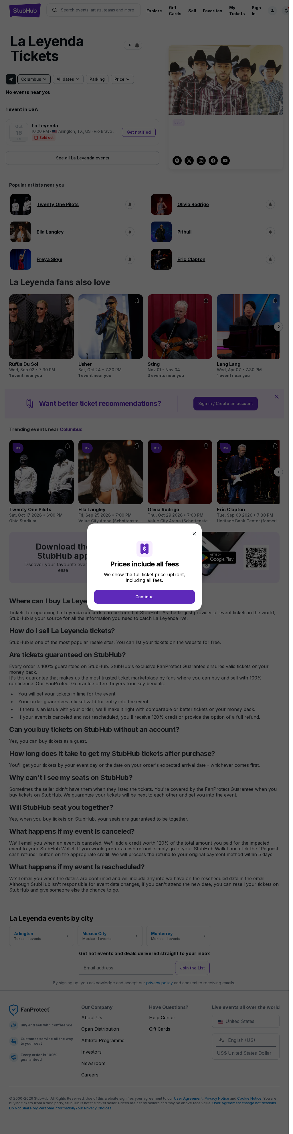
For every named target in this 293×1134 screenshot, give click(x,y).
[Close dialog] (194, 534)
